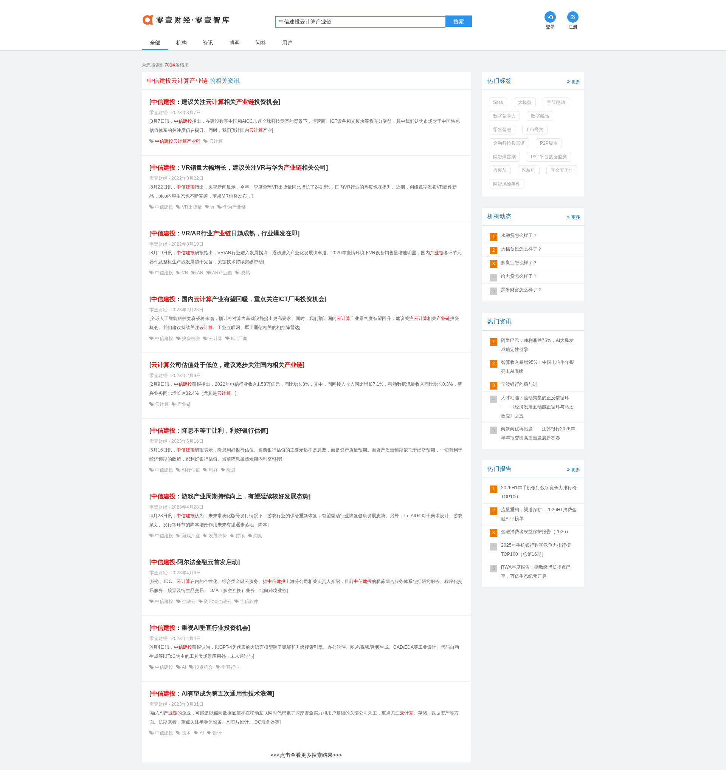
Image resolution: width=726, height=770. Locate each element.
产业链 (183, 404)
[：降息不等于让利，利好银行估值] (208, 430)
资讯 (208, 43)
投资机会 (191, 338)
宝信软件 (248, 601)
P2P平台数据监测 (549, 156)
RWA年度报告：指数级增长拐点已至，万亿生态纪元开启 (536, 571)
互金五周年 (562, 170)
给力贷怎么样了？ (519, 276)
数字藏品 (540, 116)
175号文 (534, 129)
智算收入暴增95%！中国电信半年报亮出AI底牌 (537, 367)
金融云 (189, 601)
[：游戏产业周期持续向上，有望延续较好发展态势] (229, 496)
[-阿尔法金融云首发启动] (194, 562)
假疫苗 (500, 170)
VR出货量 (192, 207)
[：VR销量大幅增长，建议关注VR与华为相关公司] (238, 167)
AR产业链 (222, 272)
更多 (575, 81)
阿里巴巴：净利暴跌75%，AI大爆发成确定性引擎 (537, 345)
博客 (234, 43)
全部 (155, 43)
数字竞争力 (504, 116)
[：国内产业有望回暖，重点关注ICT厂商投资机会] (237, 299)
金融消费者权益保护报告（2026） (536, 531)
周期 (257, 535)
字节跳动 (556, 102)
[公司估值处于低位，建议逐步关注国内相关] (226, 365)
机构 (181, 43)
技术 (186, 733)
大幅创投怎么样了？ (521, 249)
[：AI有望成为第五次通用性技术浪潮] (211, 693)
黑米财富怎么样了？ (521, 289)
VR (185, 272)
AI (184, 667)
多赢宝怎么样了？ (519, 262)
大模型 (525, 102)
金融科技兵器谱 (509, 143)
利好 (213, 470)
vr (212, 207)
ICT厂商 (238, 338)
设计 (216, 733)
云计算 (215, 141)
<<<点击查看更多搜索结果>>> (306, 755)
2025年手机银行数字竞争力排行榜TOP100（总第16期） (536, 550)
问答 (261, 43)
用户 (287, 43)
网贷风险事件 (506, 184)
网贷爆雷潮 (504, 156)
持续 (240, 535)
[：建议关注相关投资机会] (214, 102)
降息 (230, 470)
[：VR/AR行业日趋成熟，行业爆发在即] (224, 233)
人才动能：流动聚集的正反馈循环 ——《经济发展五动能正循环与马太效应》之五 (537, 407)
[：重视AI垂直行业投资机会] (199, 628)
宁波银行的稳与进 (519, 384)
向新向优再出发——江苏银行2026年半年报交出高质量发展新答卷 (538, 433)
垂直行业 (230, 667)
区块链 (528, 170)
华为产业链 (234, 207)
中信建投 (164, 207)
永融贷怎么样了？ (519, 235)
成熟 (245, 272)
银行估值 (191, 470)
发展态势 (218, 535)
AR (200, 272)
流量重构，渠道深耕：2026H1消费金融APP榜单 (539, 514)
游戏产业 (191, 535)
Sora (498, 102)
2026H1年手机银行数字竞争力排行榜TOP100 (539, 492)
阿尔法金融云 (218, 601)
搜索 (458, 22)
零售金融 (502, 129)
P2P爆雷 (549, 143)
